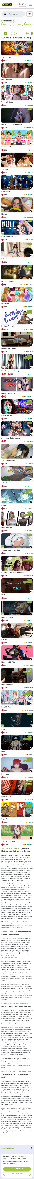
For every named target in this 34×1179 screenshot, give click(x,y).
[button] (31, 4)
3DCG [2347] (18, 24)
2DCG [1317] (6, 24)
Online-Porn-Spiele (26, 925)
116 (28, 33)
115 (24, 33)
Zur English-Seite (17, 1169)
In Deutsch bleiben (17, 1173)
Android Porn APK (22, 1156)
